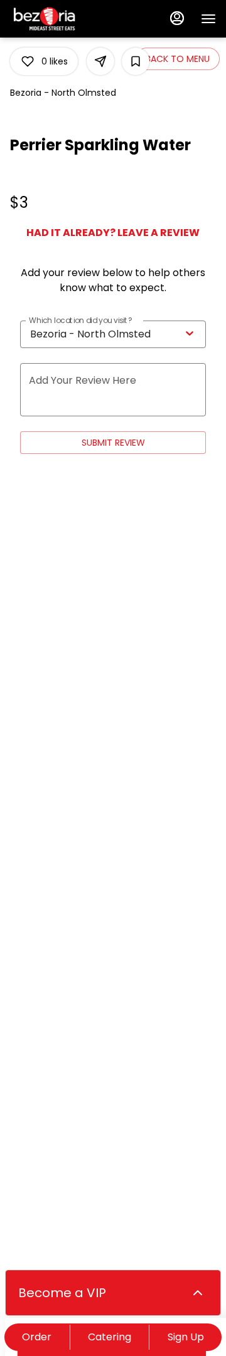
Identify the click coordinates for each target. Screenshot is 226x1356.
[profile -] (177, 18)
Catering (109, 1337)
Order (36, 1337)
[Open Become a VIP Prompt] (198, 1293)
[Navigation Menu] (208, 18)
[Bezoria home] (66, 18)
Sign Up (186, 1337)
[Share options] (100, 61)
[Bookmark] (135, 61)
